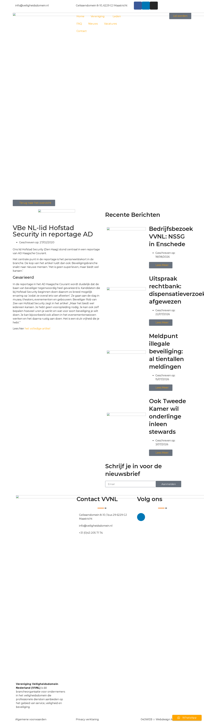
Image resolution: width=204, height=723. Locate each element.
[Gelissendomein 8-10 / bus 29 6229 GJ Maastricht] (77, 514)
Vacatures (110, 23)
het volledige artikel (37, 328)
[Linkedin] (146, 6)
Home (80, 16)
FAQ (79, 23)
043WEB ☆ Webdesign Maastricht (162, 719)
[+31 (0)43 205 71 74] (77, 532)
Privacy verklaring (87, 719)
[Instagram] (154, 6)
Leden (117, 16)
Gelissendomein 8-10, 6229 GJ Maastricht (101, 5)
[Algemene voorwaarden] (14, 719)
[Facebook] (138, 6)
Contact (81, 31)
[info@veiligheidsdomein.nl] (14, 5)
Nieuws (93, 23)
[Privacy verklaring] (74, 719)
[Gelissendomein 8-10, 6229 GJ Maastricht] (74, 5)
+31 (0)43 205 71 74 (91, 532)
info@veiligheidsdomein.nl (32, 5)
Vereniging (98, 16)
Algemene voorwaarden (30, 719)
